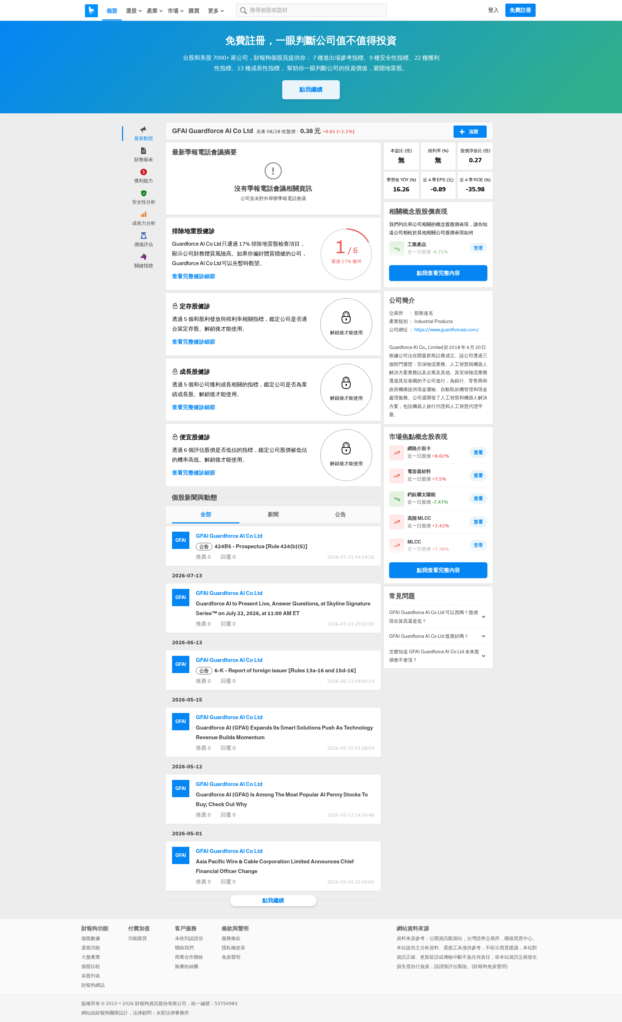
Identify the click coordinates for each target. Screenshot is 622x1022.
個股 (112, 11)
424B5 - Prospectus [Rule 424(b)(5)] (253, 546)
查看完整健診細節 (193, 276)
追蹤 (473, 131)
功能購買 (137, 938)
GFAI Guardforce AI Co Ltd (229, 536)
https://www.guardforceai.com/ (446, 329)
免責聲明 (231, 957)
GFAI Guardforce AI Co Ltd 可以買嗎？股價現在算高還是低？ (433, 616)
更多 (213, 11)
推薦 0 (203, 557)
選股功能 (90, 947)
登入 (493, 10)
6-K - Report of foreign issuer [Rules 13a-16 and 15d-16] (277, 670)
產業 (152, 11)
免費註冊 (520, 10)
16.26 (401, 189)
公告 (340, 514)
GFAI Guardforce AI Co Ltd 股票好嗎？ (429, 636)
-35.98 (475, 189)
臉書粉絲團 (186, 966)
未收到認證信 (189, 938)
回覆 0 (228, 557)
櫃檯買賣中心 (518, 938)
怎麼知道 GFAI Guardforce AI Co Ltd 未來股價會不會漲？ (434, 656)
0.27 (475, 160)
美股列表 (90, 975)
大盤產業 (90, 957)
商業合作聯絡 (189, 957)
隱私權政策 (233, 947)
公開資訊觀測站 (445, 938)
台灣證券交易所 (483, 938)
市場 (173, 11)
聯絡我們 (184, 947)
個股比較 (90, 966)
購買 (194, 11)
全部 (205, 514)
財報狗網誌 (93, 985)
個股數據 (90, 938)
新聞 (273, 514)
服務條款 (231, 938)
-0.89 (438, 189)
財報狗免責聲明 (489, 966)
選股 (131, 11)
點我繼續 (311, 89)
